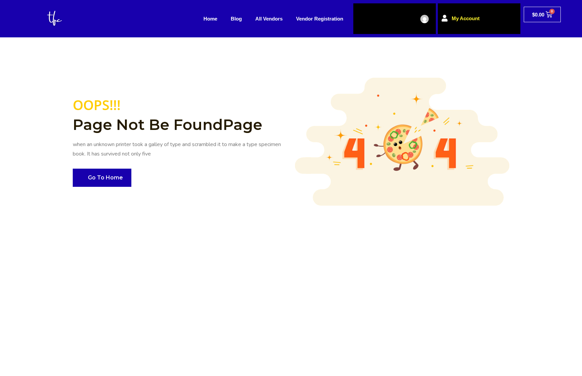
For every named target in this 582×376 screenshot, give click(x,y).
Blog (236, 19)
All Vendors (269, 19)
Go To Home (105, 177)
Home (210, 19)
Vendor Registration (319, 19)
